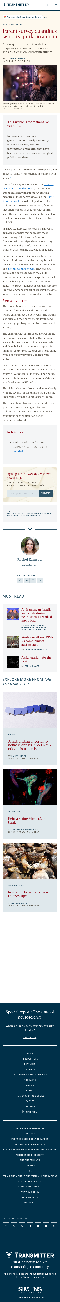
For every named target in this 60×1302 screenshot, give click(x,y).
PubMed (18, 451)
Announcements (30, 1160)
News (6, 24)
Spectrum (16, 24)
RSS (30, 1171)
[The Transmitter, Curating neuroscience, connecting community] (16, 5)
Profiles (30, 1069)
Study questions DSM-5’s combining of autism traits (37, 641)
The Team (30, 1134)
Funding (12, 735)
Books (30, 1090)
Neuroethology (16, 886)
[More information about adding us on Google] (45, 17)
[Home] (30, 1255)
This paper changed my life (30, 1075)
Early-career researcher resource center (30, 1150)
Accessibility (30, 1197)
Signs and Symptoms (30, 516)
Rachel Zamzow (15, 59)
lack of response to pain (21, 269)
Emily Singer (32, 666)
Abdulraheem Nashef (34, 629)
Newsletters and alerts (30, 1144)
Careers (30, 1165)
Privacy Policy (30, 1192)
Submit (46, 493)
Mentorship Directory (30, 1155)
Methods (38, 514)
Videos (30, 1085)
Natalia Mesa (19, 903)
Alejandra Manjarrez (25, 830)
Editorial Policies (30, 1181)
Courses (30, 1106)
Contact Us (30, 1203)
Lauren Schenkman (36, 650)
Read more (30, 1038)
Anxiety (22, 514)
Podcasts (30, 1080)
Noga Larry (39, 627)
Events (30, 1101)
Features (30, 1064)
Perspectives (30, 1059)
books (30, 1096)
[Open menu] (56, 5)
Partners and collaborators (30, 1139)
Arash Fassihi (33, 625)
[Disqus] (30, 959)
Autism (30, 514)
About (30, 1128)
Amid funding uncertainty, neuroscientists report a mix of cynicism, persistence (30, 745)
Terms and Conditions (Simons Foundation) (30, 1176)
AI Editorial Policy (30, 1187)
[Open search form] (48, 5)
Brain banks (14, 812)
